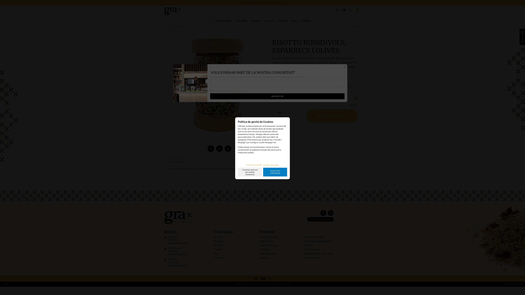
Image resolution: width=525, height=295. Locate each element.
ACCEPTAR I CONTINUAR (275, 172)
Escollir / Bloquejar (271, 165)
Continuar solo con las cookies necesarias (250, 172)
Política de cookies (254, 165)
